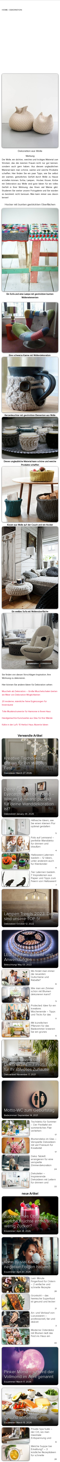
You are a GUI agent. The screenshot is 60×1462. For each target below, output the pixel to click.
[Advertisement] (30, 42)
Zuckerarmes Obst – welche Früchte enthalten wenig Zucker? (28, 1221)
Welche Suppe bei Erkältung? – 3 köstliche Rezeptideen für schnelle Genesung (43, 1452)
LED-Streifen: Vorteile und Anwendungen (28, 957)
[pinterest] (5, 77)
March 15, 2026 (24, 1422)
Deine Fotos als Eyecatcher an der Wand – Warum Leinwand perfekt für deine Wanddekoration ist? (29, 799)
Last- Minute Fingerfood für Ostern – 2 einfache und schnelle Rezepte (43, 1283)
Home (5, 10)
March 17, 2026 (23, 1381)
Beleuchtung (10, 964)
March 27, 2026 (24, 773)
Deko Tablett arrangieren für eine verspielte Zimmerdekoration (42, 1161)
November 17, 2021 (26, 1074)
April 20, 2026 (23, 1271)
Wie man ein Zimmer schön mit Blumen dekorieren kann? (42, 991)
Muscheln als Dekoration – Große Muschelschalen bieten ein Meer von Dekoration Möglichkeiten (29, 693)
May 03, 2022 (25, 964)
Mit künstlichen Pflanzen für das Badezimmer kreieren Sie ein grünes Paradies (43, 1028)
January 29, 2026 (25, 814)
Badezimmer (10, 1115)
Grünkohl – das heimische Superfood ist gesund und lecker (43, 1298)
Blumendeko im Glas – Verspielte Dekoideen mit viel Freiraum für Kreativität (44, 1143)
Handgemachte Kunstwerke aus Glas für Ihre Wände (27, 718)
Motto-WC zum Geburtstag (29, 1110)
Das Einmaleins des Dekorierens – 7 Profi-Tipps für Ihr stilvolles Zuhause (30, 1064)
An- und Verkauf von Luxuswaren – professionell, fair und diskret (43, 1317)
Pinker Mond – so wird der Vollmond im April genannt (29, 1374)
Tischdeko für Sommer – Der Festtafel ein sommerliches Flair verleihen (43, 1126)
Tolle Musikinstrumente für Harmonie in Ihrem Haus (26, 711)
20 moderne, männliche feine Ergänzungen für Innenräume (24, 703)
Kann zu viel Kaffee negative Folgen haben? (27, 1264)
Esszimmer (9, 1231)
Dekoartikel (10, 1074)
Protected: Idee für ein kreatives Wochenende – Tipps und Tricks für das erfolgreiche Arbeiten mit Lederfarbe (43, 1013)
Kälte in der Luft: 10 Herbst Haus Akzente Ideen (25, 724)
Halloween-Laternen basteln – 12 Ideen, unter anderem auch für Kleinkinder (42, 859)
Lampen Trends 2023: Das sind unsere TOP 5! (29, 916)
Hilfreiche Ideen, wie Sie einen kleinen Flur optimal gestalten (43, 823)
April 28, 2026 (23, 1231)
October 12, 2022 (25, 923)
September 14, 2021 (28, 1115)
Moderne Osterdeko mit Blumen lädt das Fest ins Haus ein (42, 1333)
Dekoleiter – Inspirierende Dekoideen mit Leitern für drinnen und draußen (43, 1179)
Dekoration (15, 10)
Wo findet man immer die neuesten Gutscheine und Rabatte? (43, 975)
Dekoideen (9, 773)
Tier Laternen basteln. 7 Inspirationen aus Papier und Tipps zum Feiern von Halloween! (43, 876)
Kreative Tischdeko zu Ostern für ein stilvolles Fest (25, 763)
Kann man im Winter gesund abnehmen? (23, 1415)
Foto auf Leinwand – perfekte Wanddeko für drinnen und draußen (42, 842)
